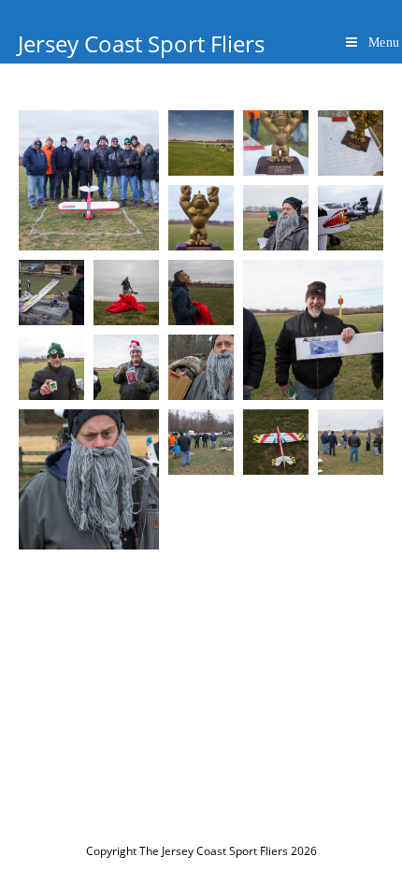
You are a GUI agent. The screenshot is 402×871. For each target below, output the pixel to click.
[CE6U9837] (126, 292)
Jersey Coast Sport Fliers (141, 43)
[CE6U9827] (276, 442)
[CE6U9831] (89, 479)
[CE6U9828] (201, 442)
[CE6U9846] (201, 217)
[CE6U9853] (89, 180)
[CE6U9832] (201, 367)
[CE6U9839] (51, 292)
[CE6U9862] (276, 143)
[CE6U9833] (201, 292)
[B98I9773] (313, 330)
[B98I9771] (126, 367)
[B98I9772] (51, 367)
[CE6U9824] (350, 442)
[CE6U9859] (350, 143)
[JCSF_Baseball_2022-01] (201, 143)
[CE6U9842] (276, 217)
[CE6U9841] (350, 217)
